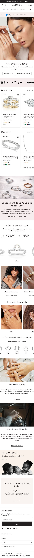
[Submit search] (30, 9)
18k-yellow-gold (8, 122)
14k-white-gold (3, 122)
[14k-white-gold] (3, 122)
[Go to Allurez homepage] (17, 5)
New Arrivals (8, 73)
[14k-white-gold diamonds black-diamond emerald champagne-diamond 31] (3, 162)
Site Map (22, 555)
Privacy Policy (5, 555)
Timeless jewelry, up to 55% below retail (17, 1)
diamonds (3, 164)
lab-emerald (25, 124)
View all (30, 90)
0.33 (27, 167)
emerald (6, 164)
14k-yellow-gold (5, 122)
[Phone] (5, 5)
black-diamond (5, 164)
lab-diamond (5, 124)
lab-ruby (27, 124)
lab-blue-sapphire (29, 124)
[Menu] (2, 5)
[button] (17, 534)
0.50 (30, 167)
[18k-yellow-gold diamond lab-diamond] (8, 122)
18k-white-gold (27, 122)
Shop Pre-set (22, 217)
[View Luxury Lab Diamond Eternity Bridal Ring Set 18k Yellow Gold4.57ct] (10, 102)
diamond (3, 124)
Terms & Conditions (13, 555)
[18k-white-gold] (27, 122)
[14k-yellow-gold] (5, 122)
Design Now (12, 217)
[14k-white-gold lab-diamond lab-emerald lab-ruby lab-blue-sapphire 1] (24, 122)
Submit (17, 524)
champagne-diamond (8, 164)
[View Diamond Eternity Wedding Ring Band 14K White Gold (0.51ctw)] (10, 144)
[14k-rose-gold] (6, 122)
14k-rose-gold (6, 122)
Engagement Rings (23, 73)
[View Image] (17, 82)
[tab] (25, 236)
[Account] (29, 5)
